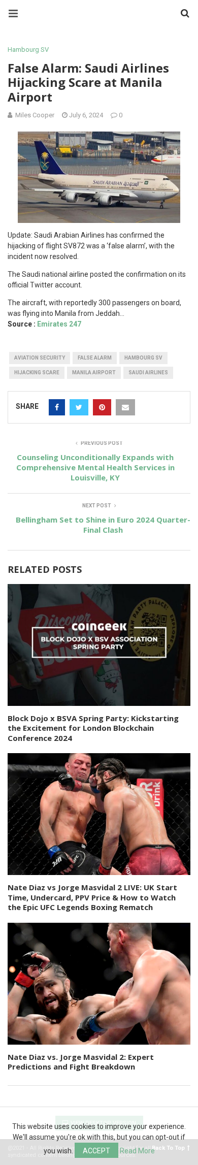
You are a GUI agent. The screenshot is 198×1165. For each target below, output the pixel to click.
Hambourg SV (28, 49)
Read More (137, 1151)
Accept (96, 1151)
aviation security (39, 358)
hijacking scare (36, 372)
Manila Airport (94, 372)
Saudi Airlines (148, 372)
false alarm (95, 358)
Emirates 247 (59, 324)
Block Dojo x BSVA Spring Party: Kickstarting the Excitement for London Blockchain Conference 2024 (93, 728)
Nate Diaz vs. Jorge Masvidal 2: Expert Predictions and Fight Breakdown (81, 1062)
